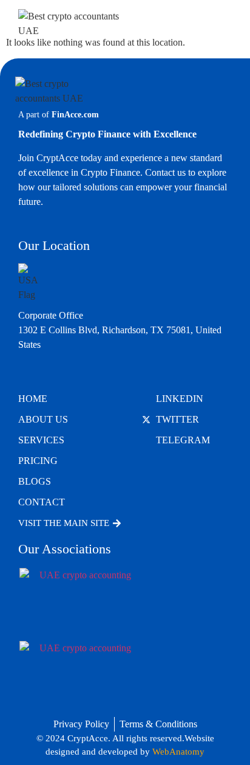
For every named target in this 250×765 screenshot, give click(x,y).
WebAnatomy (178, 751)
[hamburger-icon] (218, 24)
